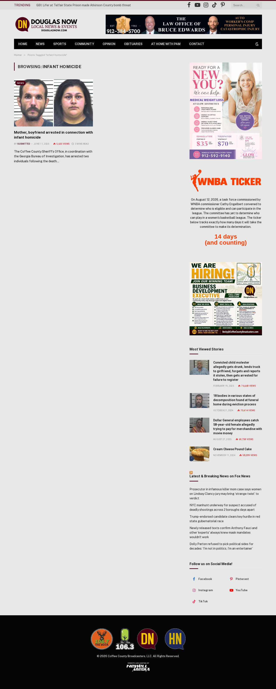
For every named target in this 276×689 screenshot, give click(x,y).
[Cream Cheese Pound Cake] (199, 454)
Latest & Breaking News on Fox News (220, 476)
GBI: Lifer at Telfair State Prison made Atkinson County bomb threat (83, 5)
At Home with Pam (165, 44)
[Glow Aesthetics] (226, 110)
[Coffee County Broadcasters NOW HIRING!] (226, 298)
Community (84, 44)
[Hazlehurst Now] (175, 639)
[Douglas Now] (46, 24)
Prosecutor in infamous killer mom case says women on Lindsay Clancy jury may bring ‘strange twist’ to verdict (225, 493)
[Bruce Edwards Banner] (184, 24)
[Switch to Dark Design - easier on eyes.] (256, 44)
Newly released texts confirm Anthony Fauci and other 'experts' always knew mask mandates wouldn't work (223, 532)
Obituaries (133, 44)
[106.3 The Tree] (125, 639)
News (40, 44)
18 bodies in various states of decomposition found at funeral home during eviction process (236, 400)
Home (22, 44)
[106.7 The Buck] (102, 639)
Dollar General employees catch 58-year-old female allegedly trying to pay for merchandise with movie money (237, 427)
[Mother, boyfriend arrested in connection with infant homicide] (53, 102)
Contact (196, 44)
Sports (59, 44)
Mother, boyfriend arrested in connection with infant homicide (53, 134)
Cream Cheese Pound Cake (232, 449)
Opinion (109, 44)
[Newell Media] (138, 667)
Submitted (23, 144)
